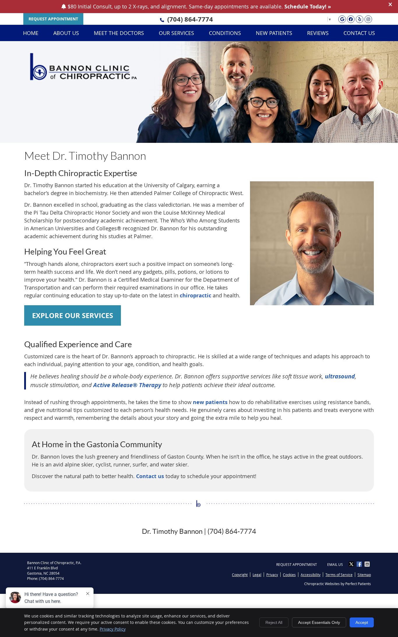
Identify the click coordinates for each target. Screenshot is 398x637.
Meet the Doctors (119, 32)
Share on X (352, 564)
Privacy (272, 574)
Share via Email (367, 564)
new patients (210, 402)
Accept (361, 622)
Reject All (273, 622)
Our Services (176, 32)
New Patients (274, 32)
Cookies (289, 574)
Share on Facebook (360, 564)
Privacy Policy (113, 629)
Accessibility (310, 574)
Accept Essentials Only (319, 622)
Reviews (318, 32)
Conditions (225, 32)
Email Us (335, 564)
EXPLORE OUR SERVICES (72, 315)
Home (30, 32)
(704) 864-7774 (190, 19)
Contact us (150, 476)
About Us (66, 32)
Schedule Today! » (307, 6)
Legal (257, 574)
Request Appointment (296, 564)
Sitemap (364, 574)
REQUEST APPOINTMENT (53, 19)
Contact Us (359, 32)
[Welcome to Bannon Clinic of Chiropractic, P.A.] (83, 78)
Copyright (240, 574)
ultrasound (340, 376)
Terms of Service (339, 574)
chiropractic (195, 295)
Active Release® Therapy (127, 385)
